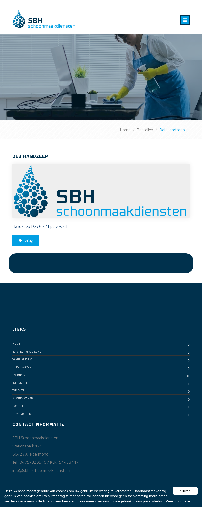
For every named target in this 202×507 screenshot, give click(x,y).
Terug (27, 240)
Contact (17, 406)
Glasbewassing (22, 367)
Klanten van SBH (23, 398)
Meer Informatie (177, 501)
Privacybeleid (21, 414)
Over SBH (18, 375)
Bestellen (145, 130)
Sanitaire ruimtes (24, 359)
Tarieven (18, 390)
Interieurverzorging (27, 352)
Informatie (20, 383)
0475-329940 (33, 462)
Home (125, 130)
